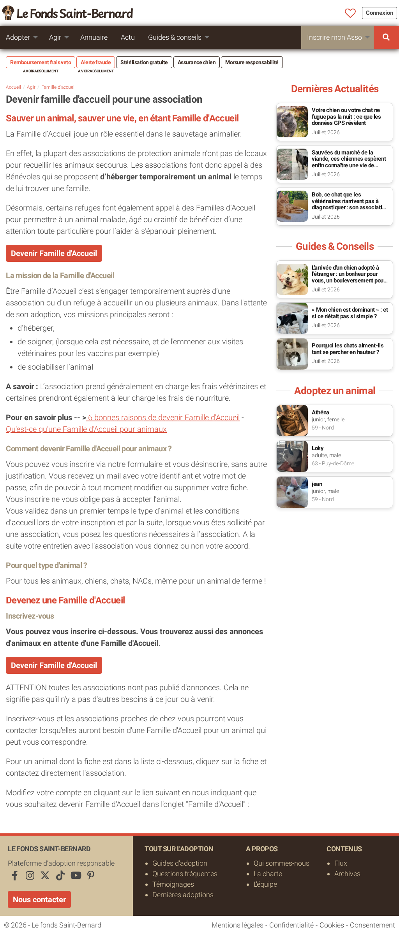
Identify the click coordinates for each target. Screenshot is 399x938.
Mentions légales (237, 925)
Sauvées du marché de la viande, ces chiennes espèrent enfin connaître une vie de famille (349, 162)
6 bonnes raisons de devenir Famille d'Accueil (163, 417)
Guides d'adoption (179, 863)
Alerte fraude (96, 62)
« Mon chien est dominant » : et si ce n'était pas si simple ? (350, 313)
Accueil (13, 87)
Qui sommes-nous (281, 863)
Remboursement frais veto (40, 62)
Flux (340, 863)
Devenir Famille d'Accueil (54, 253)
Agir (31, 87)
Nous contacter (39, 899)
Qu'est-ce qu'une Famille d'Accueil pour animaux (86, 429)
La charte (268, 874)
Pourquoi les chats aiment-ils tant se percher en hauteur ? (347, 349)
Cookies (332, 925)
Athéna (320, 412)
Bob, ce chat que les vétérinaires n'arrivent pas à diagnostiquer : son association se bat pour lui (350, 204)
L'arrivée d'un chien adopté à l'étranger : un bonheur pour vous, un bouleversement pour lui (348, 277)
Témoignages (173, 884)
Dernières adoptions (183, 895)
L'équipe (265, 884)
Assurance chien (196, 62)
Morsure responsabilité (252, 62)
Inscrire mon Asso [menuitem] (334, 37)
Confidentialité (291, 925)
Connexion (379, 12)
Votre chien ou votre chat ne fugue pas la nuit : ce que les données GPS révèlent (346, 116)
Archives (347, 874)
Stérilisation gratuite (144, 62)
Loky (318, 448)
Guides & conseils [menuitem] (174, 37)
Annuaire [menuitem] (94, 37)
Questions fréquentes (184, 874)
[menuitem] (386, 37)
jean (317, 483)
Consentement (372, 925)
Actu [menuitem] (128, 37)
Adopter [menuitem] (18, 37)
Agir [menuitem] (55, 37)
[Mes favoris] (350, 13)
